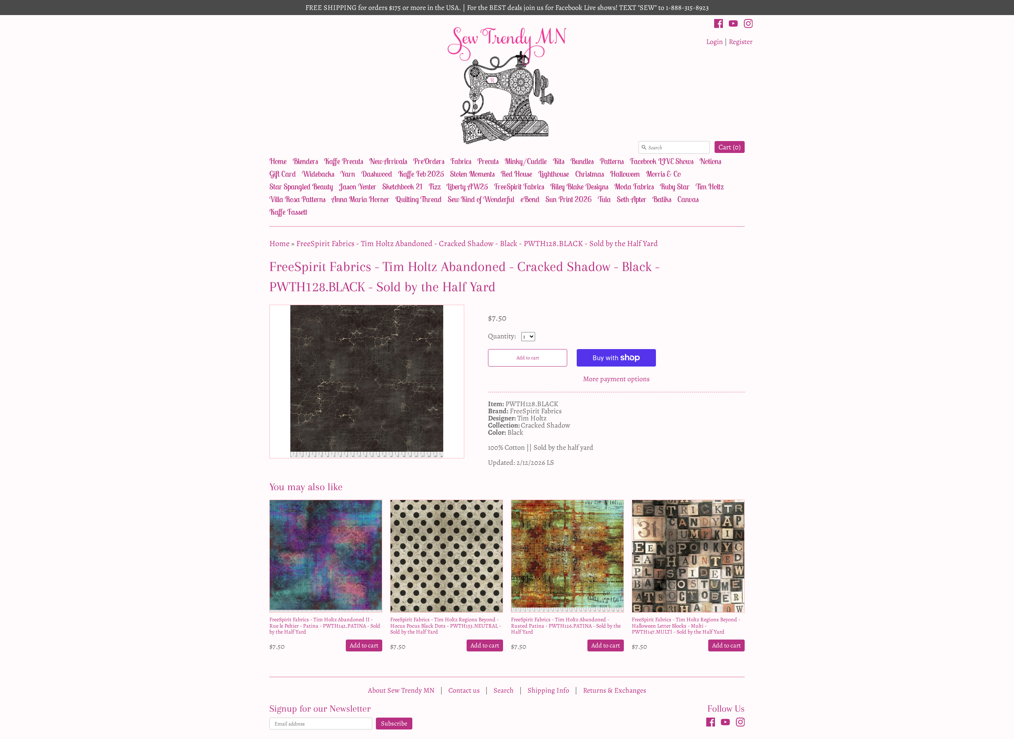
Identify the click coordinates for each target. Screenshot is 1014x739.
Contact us (464, 690)
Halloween (625, 174)
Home (278, 161)
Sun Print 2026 (568, 199)
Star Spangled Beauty (301, 186)
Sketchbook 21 (402, 186)
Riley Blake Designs (579, 186)
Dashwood (376, 174)
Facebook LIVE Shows (662, 161)
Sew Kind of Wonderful (481, 199)
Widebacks (318, 174)
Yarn (347, 174)
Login (714, 41)
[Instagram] (748, 25)
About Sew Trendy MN (401, 690)
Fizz (434, 186)
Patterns (612, 161)
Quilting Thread (418, 199)
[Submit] (644, 147)
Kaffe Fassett (288, 212)
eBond (529, 199)
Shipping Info (548, 690)
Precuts (488, 161)
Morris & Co (663, 174)
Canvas (688, 199)
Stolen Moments (472, 174)
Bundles (582, 161)
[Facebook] (718, 25)
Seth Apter (631, 199)
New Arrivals (388, 161)
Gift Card (282, 174)
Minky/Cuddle (526, 161)
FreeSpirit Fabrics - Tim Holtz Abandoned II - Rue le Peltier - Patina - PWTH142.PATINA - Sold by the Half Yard (324, 626)
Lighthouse (553, 174)
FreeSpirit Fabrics (519, 186)
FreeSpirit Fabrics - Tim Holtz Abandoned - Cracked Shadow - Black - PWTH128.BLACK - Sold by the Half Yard (477, 243)
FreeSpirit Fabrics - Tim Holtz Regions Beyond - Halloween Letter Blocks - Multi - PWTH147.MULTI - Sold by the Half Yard (686, 626)
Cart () (730, 147)
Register (741, 41)
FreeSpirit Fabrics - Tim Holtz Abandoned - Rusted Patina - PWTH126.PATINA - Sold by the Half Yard (566, 626)
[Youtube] (733, 25)
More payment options (616, 379)
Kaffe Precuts (343, 161)
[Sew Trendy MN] (507, 85)
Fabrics (460, 161)
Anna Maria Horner (360, 199)
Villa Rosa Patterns (297, 199)
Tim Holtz (710, 186)
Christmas (589, 174)
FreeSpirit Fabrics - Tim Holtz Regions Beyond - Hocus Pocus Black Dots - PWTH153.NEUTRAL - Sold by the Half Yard (445, 626)
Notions (710, 161)
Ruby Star (675, 186)
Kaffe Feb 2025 (421, 174)
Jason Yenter (357, 186)
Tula (604, 199)
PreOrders (428, 161)
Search (504, 690)
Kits (558, 161)
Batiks (661, 199)
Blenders (305, 161)
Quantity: (502, 336)
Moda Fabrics (634, 186)
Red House (516, 174)
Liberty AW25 (467, 186)
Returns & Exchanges (614, 690)
